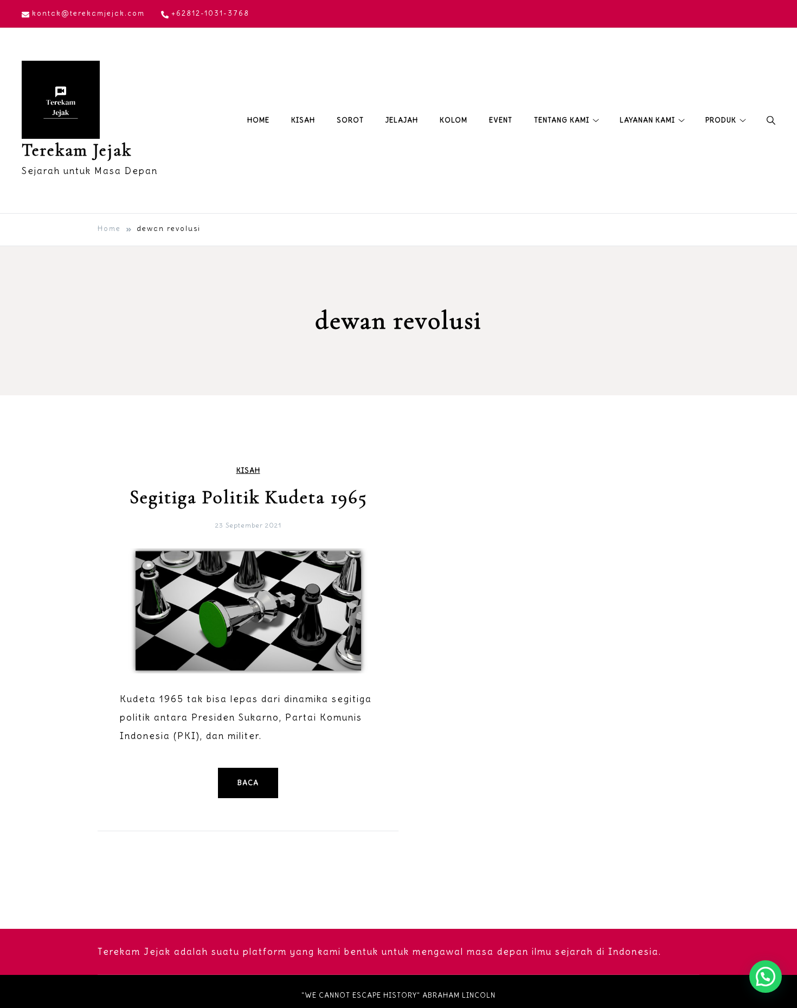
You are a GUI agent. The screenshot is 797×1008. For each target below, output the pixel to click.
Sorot (350, 120)
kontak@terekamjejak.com (88, 13)
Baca (248, 782)
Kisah (303, 120)
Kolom (453, 120)
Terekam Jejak (77, 149)
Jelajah (401, 120)
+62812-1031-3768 (210, 13)
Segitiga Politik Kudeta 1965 (248, 497)
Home (258, 120)
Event (500, 120)
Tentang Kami (561, 120)
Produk (720, 120)
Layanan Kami (647, 120)
